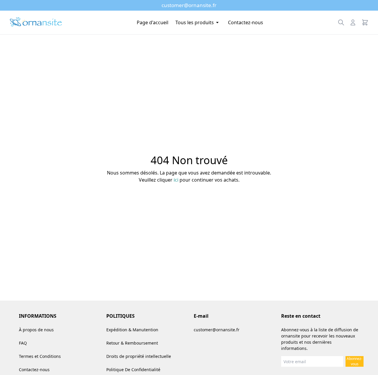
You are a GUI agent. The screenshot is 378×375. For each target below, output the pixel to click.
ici (176, 180)
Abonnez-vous (354, 361)
